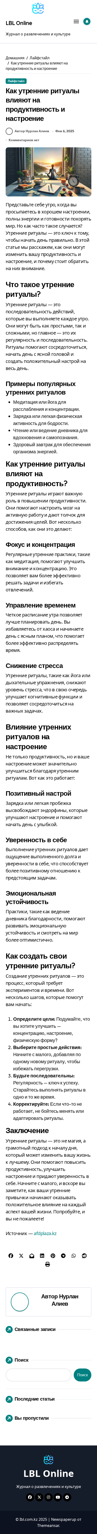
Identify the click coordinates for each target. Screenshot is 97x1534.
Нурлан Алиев (65, 1300)
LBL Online (19, 22)
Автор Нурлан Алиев (32, 131)
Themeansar (48, 1525)
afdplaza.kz (45, 1233)
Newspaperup (63, 1519)
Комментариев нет (24, 140)
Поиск (21, 1360)
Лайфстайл (16, 81)
